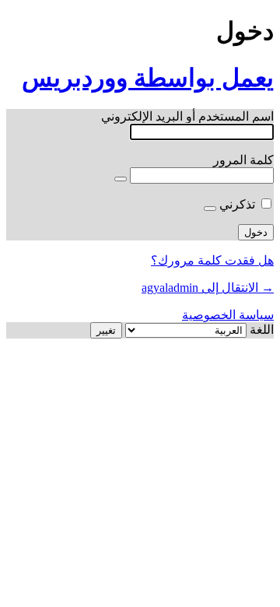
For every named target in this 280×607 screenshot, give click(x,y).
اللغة (262, 329)
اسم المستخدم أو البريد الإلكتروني (187, 116)
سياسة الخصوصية (228, 314)
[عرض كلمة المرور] (120, 179)
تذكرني (237, 204)
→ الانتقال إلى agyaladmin (208, 287)
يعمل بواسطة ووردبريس (148, 78)
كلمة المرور (243, 160)
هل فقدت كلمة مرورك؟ (212, 260)
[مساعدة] (210, 208)
